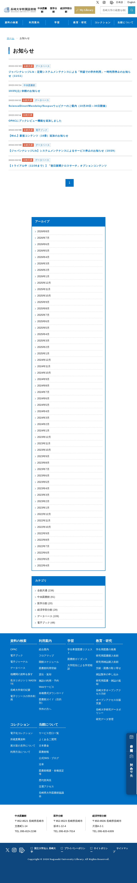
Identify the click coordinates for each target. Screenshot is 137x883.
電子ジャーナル (19, 661)
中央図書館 (46, 596)
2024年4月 (43, 411)
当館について (126, 22)
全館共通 (45, 590)
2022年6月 (43, 552)
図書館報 (44, 752)
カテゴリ (41, 580)
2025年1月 (43, 353)
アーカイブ (42, 221)
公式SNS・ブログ (49, 758)
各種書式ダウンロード (51, 693)
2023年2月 (43, 501)
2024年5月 (43, 404)
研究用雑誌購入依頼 (107, 662)
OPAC (13, 649)
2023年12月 (44, 437)
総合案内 (44, 649)
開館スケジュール (49, 662)
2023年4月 (43, 488)
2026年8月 (43, 231)
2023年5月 (43, 482)
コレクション (103, 22)
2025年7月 (43, 314)
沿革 (41, 764)
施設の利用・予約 (49, 680)
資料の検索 (11, 22)
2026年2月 (43, 269)
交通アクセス (46, 786)
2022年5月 (43, 559)
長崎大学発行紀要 (20, 690)
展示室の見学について (22, 745)
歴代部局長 (45, 780)
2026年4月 (43, 257)
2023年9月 (43, 456)
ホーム (10, 38)
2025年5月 (43, 327)
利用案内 (34, 22)
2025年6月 (43, 321)
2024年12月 (44, 359)
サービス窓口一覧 (49, 733)
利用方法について (20, 752)
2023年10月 (44, 449)
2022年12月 (44, 514)
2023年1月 (43, 507)
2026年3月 (43, 263)
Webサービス (46, 687)
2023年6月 (43, 475)
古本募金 (44, 745)
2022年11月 (43, 520)
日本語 (119, 2)
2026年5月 (43, 250)
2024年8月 (43, 385)
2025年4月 (43, 334)
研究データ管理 (104, 719)
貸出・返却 (45, 674)
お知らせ (25, 38)
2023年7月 (43, 469)
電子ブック (46, 622)
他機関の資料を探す (21, 674)
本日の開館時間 (131, 745)
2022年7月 (43, 546)
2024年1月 (43, 430)
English (131, 2)
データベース (48, 616)
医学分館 (45, 603)
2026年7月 (43, 237)
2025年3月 (43, 340)
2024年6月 (43, 398)
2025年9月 (43, 302)
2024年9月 (43, 379)
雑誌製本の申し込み (107, 674)
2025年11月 (43, 289)
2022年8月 (43, 539)
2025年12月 (44, 282)
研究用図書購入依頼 (107, 655)
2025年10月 (44, 295)
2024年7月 (43, 392)
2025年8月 (43, 308)
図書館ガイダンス (77, 659)
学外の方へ (45, 709)
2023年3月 (43, 494)
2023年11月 (43, 443)
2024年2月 (43, 424)
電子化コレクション (21, 733)
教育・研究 (80, 22)
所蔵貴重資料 (17, 739)
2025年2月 (43, 347)
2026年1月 (43, 276)
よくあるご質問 (47, 739)
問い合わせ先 (131, 766)
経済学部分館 (47, 609)
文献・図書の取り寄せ (108, 668)
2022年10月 (44, 526)
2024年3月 (43, 417)
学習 (57, 22)
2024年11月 (43, 366)
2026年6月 (43, 244)
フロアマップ (46, 655)
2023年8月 (43, 462)
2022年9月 (43, 533)
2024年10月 (44, 372)
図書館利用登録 (47, 668)
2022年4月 (43, 565)
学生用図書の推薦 (106, 649)
